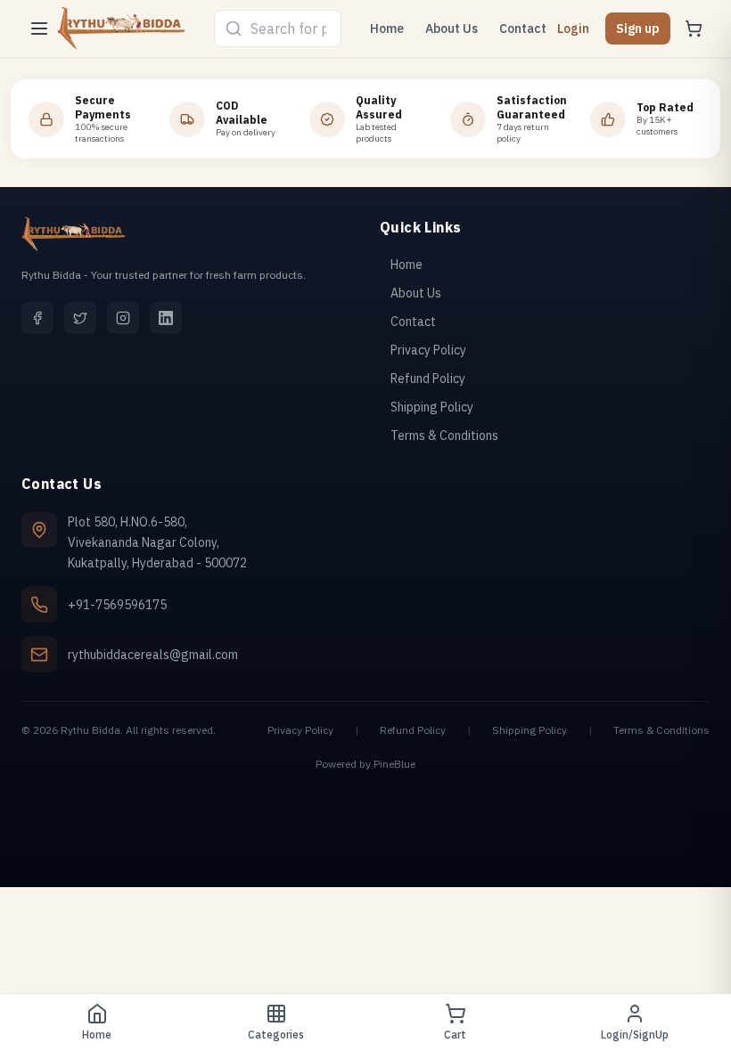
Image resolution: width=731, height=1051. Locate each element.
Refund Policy (413, 730)
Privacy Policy (300, 730)
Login (573, 28)
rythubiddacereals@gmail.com (153, 655)
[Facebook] (37, 318)
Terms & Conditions (661, 730)
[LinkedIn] (166, 318)
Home (387, 28)
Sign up (638, 28)
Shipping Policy (529, 730)
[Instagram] (123, 318)
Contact (522, 28)
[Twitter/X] (80, 318)
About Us (451, 28)
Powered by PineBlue (365, 763)
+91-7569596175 (117, 605)
